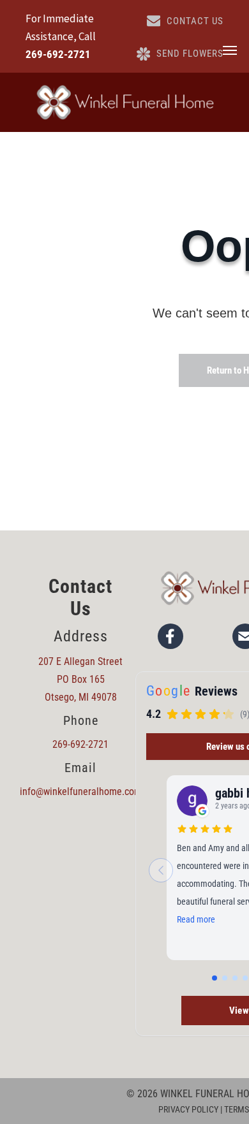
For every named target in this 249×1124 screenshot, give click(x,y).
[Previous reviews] (161, 870)
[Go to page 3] (235, 978)
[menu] (230, 50)
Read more (196, 919)
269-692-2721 (58, 54)
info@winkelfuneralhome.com (81, 791)
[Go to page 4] (245, 978)
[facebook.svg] (170, 636)
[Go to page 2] (224, 978)
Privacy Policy (188, 1109)
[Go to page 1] (214, 978)
